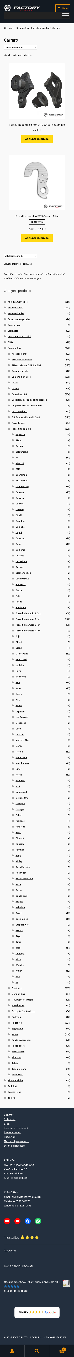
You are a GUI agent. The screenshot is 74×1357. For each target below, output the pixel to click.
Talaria (11, 1097)
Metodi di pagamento (16, 1141)
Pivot (18, 832)
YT (17, 982)
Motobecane (22, 763)
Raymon (20, 849)
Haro (18, 670)
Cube (18, 544)
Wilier (19, 970)
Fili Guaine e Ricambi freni (26, 417)
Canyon (20, 492)
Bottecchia (22, 480)
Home (11, 27)
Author (19, 446)
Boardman (21, 474)
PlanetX (20, 838)
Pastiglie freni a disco (23, 1011)
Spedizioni (10, 1137)
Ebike (10, 342)
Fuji (18, 636)
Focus (19, 601)
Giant (19, 647)
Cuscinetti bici (19, 411)
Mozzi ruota (18, 1005)
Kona (18, 688)
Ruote (15, 1034)
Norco (19, 774)
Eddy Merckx (22, 578)
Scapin (19, 901)
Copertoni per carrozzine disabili (29, 399)
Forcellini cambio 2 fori (28, 619)
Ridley (19, 861)
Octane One (22, 797)
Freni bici (17, 988)
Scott (19, 913)
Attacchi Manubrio (22, 359)
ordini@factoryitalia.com (26, 1196)
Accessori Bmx (19, 353)
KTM (18, 699)
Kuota (19, 705)
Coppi (19, 532)
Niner (18, 768)
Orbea (19, 815)
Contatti (9, 1114)
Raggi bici (17, 1022)
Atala (19, 440)
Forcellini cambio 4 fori (28, 630)
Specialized (22, 918)
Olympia (20, 803)
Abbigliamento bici (18, 301)
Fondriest (21, 607)
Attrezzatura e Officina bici (26, 365)
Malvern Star (22, 740)
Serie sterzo (18, 1051)
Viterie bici (17, 1074)
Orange (20, 809)
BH (17, 457)
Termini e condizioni (16, 1128)
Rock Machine (23, 867)
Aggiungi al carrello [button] (37, 138)
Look (18, 728)
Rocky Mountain (24, 878)
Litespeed (21, 722)
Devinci (20, 567)
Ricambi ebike (15, 1080)
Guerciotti (21, 659)
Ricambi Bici (23, 27)
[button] (37, 1312)
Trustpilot (10, 1250)
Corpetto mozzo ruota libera (27, 405)
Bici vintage (14, 324)
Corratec (20, 538)
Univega (20, 953)
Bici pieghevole (20, 370)
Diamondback (23, 572)
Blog (7, 1123)
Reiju (18, 855)
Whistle (20, 965)
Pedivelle (16, 1016)
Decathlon (21, 561)
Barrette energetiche (19, 319)
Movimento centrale (22, 999)
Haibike (20, 665)
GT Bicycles (22, 653)
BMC (18, 469)
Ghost (19, 642)
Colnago (20, 526)
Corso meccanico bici (19, 336)
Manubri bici (18, 993)
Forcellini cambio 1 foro (28, 613)
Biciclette (13, 330)
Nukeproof (21, 792)
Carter (15, 382)
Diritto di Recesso (14, 1145)
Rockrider (21, 872)
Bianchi (20, 463)
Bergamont (22, 451)
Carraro (20, 497)
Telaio (15, 1063)
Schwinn (20, 907)
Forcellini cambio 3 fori (28, 624)
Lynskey (20, 734)
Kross (19, 694)
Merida (19, 751)
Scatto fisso (14, 1091)
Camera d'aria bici (21, 376)
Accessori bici (15, 307)
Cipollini (20, 521)
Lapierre (20, 711)
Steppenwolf (22, 924)
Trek (18, 947)
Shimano (16, 1057)
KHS (18, 682)
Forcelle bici (18, 422)
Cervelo (20, 509)
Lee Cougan (22, 717)
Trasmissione (19, 1068)
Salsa (19, 890)
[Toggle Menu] (65, 15)
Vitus (18, 959)
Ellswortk (21, 584)
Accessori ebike (16, 313)
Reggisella (17, 1028)
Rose (18, 884)
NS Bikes (20, 780)
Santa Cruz (22, 895)
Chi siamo (9, 1119)
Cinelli (19, 515)
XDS (18, 976)
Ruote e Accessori (21, 1039)
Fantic (19, 590)
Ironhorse (21, 676)
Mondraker (21, 757)
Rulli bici (12, 1086)
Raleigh (20, 843)
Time (18, 941)
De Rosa (20, 555)
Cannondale (22, 486)
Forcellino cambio (40, 27)
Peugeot (20, 820)
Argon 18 (20, 434)
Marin (19, 745)
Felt (18, 596)
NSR (18, 786)
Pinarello (20, 826)
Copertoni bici (19, 394)
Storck (19, 930)
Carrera (20, 503)
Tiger (18, 936)
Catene (15, 388)
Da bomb (20, 549)
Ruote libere (18, 1045)
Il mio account (12, 1132)
